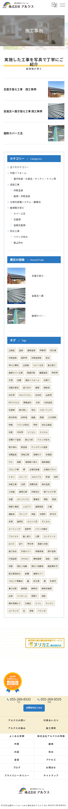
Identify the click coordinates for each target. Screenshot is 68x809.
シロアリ (27, 506)
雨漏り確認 (14, 506)
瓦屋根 (17, 219)
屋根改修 (39, 506)
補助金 (12, 514)
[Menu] (62, 5)
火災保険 (52, 417)
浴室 (11, 499)
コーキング (14, 610)
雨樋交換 (31, 372)
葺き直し (23, 409)
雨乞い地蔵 (22, 566)
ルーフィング (14, 529)
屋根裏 (24, 588)
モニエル (46, 521)
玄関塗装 (13, 454)
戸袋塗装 (13, 558)
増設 (46, 499)
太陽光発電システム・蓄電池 (25, 202)
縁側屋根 (37, 558)
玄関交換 (33, 484)
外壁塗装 (18, 190)
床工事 (36, 581)
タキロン (25, 558)
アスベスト (13, 536)
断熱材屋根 (47, 588)
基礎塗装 (43, 372)
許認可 (53, 581)
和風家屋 (39, 551)
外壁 (11, 432)
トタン (12, 476)
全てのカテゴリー (19, 167)
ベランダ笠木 (43, 439)
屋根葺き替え (17, 207)
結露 (33, 417)
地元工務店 (47, 424)
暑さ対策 (13, 588)
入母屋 (12, 491)
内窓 (23, 484)
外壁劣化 (35, 491)
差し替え (27, 536)
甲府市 (55, 372)
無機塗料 (27, 402)
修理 (48, 476)
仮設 (33, 514)
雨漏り (34, 596)
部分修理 (13, 417)
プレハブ (23, 514)
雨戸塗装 (52, 551)
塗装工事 (14, 184)
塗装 (21, 350)
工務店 (12, 350)
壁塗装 (24, 447)
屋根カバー (38, 573)
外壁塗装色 (36, 357)
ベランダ (42, 610)
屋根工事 (23, 491)
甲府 (35, 424)
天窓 (11, 380)
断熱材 (34, 588)
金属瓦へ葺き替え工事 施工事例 (23, 111)
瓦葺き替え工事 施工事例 (20, 89)
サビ (11, 462)
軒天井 (53, 514)
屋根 (37, 387)
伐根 (11, 566)
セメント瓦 (32, 521)
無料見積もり (15, 603)
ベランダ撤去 (41, 529)
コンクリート (49, 536)
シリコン (31, 432)
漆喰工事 (25, 454)
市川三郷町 (14, 365)
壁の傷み (13, 447)
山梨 (11, 596)
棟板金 (47, 387)
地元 (33, 409)
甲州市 (30, 543)
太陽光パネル (50, 469)
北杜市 (12, 395)
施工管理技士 (15, 573)
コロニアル (36, 476)
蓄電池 (36, 499)
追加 (54, 499)
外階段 (49, 454)
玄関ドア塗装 (15, 439)
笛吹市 (24, 357)
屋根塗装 (31, 350)
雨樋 (42, 417)
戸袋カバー (26, 551)
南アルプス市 (50, 491)
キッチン (50, 603)
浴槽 (19, 380)
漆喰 (31, 610)
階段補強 (46, 462)
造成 (48, 558)
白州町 (38, 395)
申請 (11, 424)
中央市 (20, 432)
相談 (44, 596)
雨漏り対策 (43, 543)
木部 (38, 402)
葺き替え (52, 365)
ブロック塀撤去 (16, 581)
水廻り (47, 380)
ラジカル (44, 432)
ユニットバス (23, 499)
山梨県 (26, 365)
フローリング (46, 409)
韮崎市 (28, 529)
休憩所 (43, 514)
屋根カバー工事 (16, 372)
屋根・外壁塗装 (22, 196)
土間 (37, 536)
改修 (56, 476)
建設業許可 (53, 566)
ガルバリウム (25, 395)
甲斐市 (43, 350)
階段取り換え (31, 462)
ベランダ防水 (21, 236)
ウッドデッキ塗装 (39, 447)
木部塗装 (48, 402)
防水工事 (14, 231)
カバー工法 (19, 213)
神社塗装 (46, 484)
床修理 (24, 417)
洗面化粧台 (14, 387)
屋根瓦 (20, 521)
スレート (23, 476)
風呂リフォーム (32, 380)
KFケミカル (14, 402)
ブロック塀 (14, 469)
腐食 (19, 462)
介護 (50, 506)
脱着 (27, 573)
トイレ (38, 603)
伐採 (56, 558)
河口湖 (53, 350)
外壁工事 (13, 484)
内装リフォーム (18, 173)
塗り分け (27, 387)
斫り (21, 543)
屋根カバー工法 (13, 133)
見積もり (37, 454)
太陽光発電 (34, 469)
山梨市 (49, 395)
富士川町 (29, 439)
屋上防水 (18, 242)
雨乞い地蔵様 (37, 566)
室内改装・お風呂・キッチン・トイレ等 (35, 178)
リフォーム (22, 596)
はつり (12, 543)
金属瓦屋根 (19, 225)
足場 (11, 521)
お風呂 (28, 603)
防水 (48, 357)
